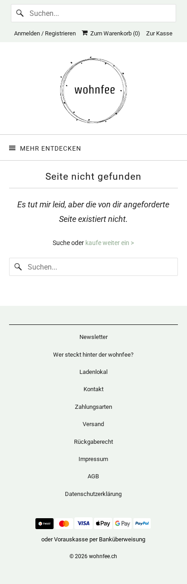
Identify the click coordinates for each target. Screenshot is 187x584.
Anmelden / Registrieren (45, 33)
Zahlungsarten (93, 406)
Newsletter (93, 337)
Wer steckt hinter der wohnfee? (93, 354)
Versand (93, 424)
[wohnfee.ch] (93, 92)
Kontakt (93, 389)
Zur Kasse (159, 33)
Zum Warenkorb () (114, 33)
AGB (93, 476)
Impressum (93, 459)
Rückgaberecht (93, 441)
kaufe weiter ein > (109, 242)
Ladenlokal (93, 371)
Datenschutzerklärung (93, 494)
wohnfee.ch (103, 556)
